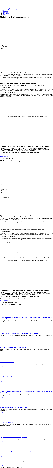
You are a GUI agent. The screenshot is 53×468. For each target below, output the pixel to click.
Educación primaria (5, 12)
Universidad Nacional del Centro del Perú (11, 9)
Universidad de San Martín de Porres (10, 6)
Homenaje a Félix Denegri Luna (7, 362)
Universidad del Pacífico (8, 7)
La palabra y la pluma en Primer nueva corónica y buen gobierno (14, 376)
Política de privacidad (5, 463)
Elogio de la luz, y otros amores (6, 422)
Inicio (3, 462)
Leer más (1, 323)
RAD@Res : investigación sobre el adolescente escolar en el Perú (13, 407)
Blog (3, 465)
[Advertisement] (26, 62)
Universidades (4, 4)
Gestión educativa (5, 11)
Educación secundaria (5, 13)
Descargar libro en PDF (4, 80)
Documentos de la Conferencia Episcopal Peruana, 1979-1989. (13, 347)
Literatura (3, 14)
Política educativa (5, 10)
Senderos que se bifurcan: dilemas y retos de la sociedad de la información (15, 451)
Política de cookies (5, 464)
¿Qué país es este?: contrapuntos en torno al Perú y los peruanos (13, 437)
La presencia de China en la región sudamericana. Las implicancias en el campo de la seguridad (20, 333)
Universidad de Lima (7, 8)
